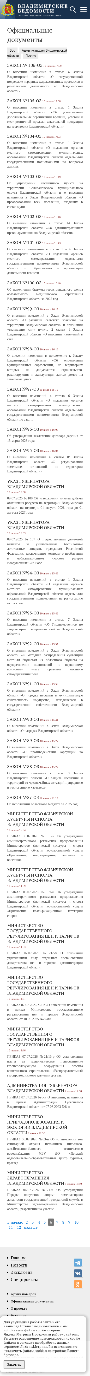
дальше (30, 1227)
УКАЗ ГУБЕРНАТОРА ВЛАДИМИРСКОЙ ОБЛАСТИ (35, 483)
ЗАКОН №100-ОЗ (24, 283)
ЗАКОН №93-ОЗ (23, 613)
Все (12, 50)
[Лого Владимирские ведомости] (34, 9)
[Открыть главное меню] (83, 11)
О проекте (19, 1308)
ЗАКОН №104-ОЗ (24, 136)
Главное (18, 1257)
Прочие (30, 55)
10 (76, 1222)
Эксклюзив (21, 1272)
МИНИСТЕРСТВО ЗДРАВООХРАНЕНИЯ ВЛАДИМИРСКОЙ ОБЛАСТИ (35, 1178)
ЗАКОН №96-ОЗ (23, 429)
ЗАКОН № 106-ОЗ (24, 65)
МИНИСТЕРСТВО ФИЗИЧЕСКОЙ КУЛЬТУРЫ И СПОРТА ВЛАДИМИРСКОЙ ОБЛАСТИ (40, 819)
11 (11, 1227)
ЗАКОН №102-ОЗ (24, 216)
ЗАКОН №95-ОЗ (23, 450)
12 (19, 1227)
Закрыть (14, 1364)
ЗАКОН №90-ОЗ (23, 719)
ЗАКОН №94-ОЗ (23, 573)
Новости (19, 1265)
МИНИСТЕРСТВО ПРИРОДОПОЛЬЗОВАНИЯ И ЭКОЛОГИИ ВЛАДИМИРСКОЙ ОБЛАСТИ (37, 1124)
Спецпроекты (24, 1279)
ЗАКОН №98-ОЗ (23, 349)
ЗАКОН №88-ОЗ (23, 766)
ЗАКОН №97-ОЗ (23, 389)
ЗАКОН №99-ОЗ (23, 309)
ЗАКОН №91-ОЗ (23, 684)
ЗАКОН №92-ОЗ (23, 644)
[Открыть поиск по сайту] (73, 11)
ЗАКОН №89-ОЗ (23, 740)
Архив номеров (23, 1294)
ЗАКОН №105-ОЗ (24, 100)
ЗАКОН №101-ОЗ (24, 242)
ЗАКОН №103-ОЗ (24, 176)
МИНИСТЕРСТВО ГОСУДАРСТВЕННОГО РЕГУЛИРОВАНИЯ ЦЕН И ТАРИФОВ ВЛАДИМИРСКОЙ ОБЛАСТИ (43, 933)
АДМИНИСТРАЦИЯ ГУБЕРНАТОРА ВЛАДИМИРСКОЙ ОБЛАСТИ (42, 1087)
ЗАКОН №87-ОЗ (23, 797)
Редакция (19, 1315)
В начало (15, 1222)
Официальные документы (32, 1301)
